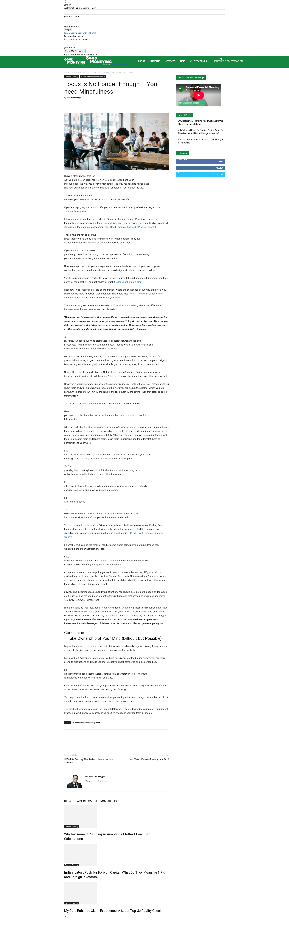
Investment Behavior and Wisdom (93, 77)
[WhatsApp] (88, 104)
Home (66, 72)
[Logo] (75, 64)
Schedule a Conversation (228, 61)
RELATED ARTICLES (77, 801)
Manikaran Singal (74, 97)
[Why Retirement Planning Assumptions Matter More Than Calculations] (116, 816)
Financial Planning (79, 72)
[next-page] (67, 917)
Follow (219, 168)
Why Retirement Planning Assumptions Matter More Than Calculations (200, 122)
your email (69, 47)
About (141, 61)
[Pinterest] (81, 104)
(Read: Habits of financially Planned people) (133, 227)
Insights (155, 61)
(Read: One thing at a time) (128, 281)
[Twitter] (74, 104)
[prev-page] (65, 917)
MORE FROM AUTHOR (104, 801)
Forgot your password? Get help (80, 32)
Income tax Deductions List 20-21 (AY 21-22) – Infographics (200, 141)
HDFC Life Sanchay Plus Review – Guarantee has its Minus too (88, 761)
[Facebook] (67, 104)
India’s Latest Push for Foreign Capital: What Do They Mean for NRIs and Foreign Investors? (200, 132)
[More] (95, 104)
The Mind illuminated (125, 305)
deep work (123, 427)
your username (71, 16)
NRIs (182, 61)
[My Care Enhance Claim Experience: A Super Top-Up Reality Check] (116, 893)
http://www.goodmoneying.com (97, 781)
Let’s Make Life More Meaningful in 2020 (149, 759)
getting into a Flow (95, 427)
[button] (221, 59)
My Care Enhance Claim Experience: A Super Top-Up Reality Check (113, 911)
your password (71, 26)
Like (221, 161)
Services (170, 61)
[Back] (65, 1)
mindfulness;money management (86, 723)
